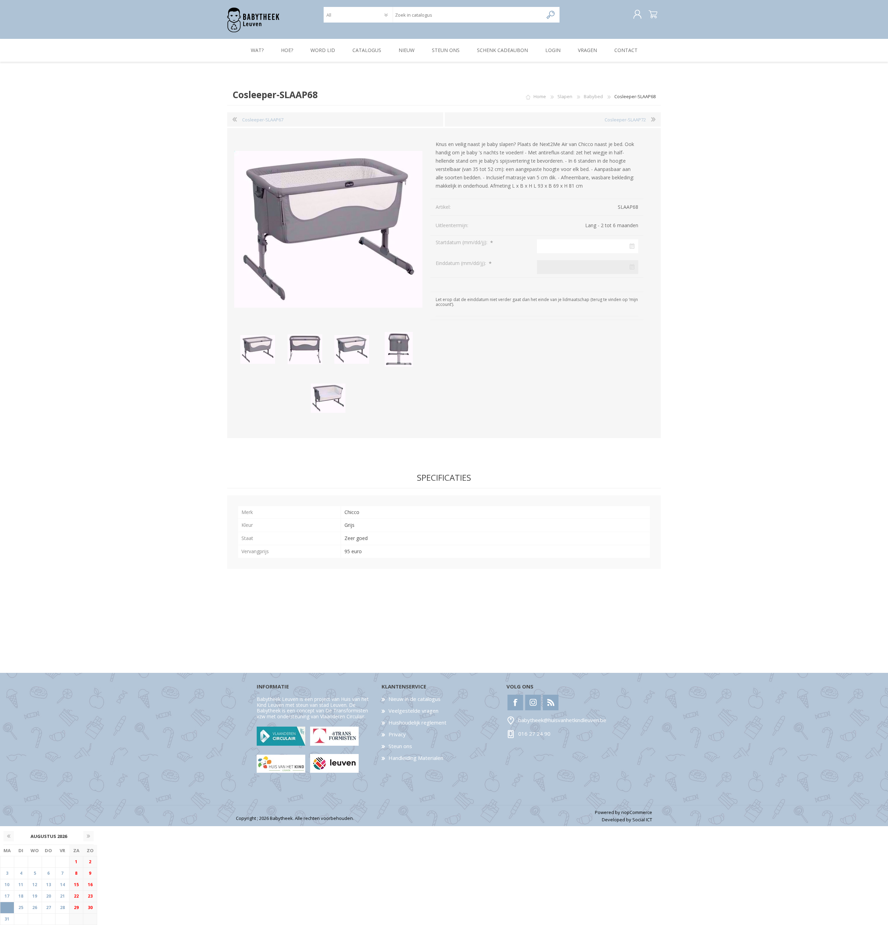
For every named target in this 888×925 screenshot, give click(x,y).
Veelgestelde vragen (413, 710)
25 (20, 907)
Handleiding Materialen (415, 757)
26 (34, 907)
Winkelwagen (653, 14)
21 (62, 896)
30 (90, 907)
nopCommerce (636, 812)
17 (7, 896)
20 (48, 896)
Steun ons (400, 746)
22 (76, 896)
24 (7, 907)
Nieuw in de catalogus (414, 698)
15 (76, 885)
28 (62, 907)
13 (48, 885)
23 (90, 896)
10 (7, 885)
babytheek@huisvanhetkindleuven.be (562, 720)
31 (7, 919)
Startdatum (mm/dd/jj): (462, 242)
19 (34, 896)
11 (20, 885)
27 (48, 907)
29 (76, 907)
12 (34, 885)
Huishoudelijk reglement (417, 722)
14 (62, 885)
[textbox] (467, 15)
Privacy (397, 734)
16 (90, 885)
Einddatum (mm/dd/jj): (461, 263)
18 (20, 896)
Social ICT (642, 819)
